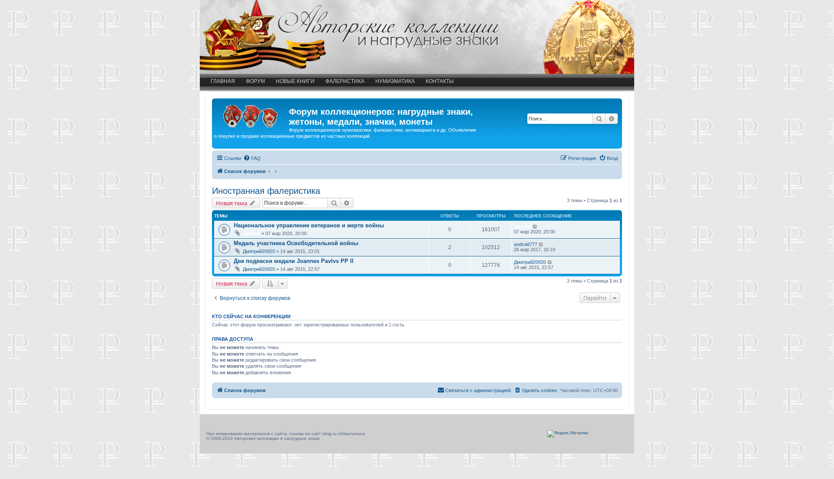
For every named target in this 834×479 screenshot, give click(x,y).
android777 (525, 244)
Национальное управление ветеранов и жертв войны (309, 225)
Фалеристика (344, 81)
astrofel (251, 233)
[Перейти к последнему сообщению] (535, 226)
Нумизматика (395, 81)
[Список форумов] (251, 114)
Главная (223, 81)
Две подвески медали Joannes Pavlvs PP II (294, 261)
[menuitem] (252, 158)
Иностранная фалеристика (266, 191)
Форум (255, 81)
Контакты (440, 81)
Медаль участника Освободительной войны (296, 243)
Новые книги (295, 81)
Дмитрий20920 (259, 251)
